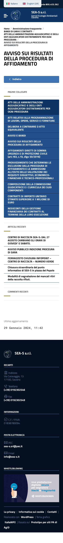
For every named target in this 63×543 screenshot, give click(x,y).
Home (7, 28)
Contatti (52, 512)
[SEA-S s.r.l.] (20, 15)
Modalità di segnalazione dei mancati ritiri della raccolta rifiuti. (31, 277)
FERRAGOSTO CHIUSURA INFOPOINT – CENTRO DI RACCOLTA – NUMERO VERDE (31, 259)
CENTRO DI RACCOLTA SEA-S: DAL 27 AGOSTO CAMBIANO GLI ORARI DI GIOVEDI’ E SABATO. (28, 240)
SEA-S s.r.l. (44, 14)
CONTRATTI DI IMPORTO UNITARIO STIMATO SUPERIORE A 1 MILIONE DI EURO (29, 199)
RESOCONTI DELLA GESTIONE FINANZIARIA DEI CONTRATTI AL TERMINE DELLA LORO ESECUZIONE (28, 211)
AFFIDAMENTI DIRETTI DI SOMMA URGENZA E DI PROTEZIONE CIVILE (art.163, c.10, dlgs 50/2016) (27, 154)
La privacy (9, 512)
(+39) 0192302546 (14, 389)
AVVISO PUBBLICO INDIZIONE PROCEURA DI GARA (31, 250)
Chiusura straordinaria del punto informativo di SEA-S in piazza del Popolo (31, 268)
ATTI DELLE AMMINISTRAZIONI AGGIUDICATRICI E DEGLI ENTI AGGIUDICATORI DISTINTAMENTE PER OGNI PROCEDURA (31, 36)
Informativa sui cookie (31, 512)
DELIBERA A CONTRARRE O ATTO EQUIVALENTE (26, 128)
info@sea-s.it (12, 456)
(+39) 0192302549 (14, 400)
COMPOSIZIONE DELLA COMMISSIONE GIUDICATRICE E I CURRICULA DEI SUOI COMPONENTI (30, 187)
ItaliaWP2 (10, 522)
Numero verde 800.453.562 (45, 4)
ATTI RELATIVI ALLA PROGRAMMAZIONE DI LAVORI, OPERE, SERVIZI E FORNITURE (31, 119)
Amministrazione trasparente (27, 28)
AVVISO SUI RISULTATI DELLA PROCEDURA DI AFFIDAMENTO (25, 142)
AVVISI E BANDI (17, 135)
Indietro (16, 79)
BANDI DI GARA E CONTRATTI (18, 31)
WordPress (27, 517)
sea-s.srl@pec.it (13, 446)
